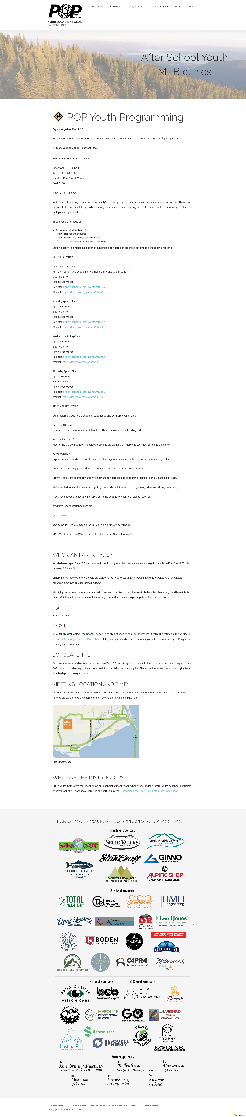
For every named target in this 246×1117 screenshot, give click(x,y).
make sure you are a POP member (80, 639)
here (85, 673)
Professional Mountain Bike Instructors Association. (149, 790)
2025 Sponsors (136, 6)
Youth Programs (115, 6)
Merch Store (192, 6)
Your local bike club (65, 22)
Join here (61, 515)
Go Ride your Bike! (158, 6)
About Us (177, 6)
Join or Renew (96, 6)
